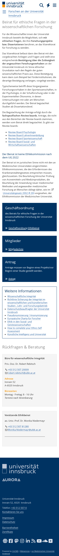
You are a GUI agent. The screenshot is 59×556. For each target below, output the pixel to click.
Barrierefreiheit (10, 527)
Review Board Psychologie (22, 132)
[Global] (47, 4)
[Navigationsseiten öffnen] (4, 12)
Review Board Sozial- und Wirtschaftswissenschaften (22, 143)
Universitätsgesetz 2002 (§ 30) (18, 193)
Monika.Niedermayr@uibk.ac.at (24, 429)
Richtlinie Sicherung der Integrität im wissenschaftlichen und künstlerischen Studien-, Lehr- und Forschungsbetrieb (27, 302)
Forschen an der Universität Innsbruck (26, 13)
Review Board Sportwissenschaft (25, 138)
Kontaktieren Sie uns (13, 511)
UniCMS (15, 551)
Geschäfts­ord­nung (19, 208)
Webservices (25, 551)
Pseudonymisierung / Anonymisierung (27, 315)
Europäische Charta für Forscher (24, 318)
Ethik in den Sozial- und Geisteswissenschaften (19, 323)
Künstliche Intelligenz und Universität (26, 334)
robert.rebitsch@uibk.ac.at (21, 372)
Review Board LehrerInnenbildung (26, 135)
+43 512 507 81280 (18, 426)
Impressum (8, 517)
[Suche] (41, 5)
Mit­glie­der (13, 240)
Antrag (10, 262)
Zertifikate (7, 531)
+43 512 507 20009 (18, 369)
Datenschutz (8, 521)
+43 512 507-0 (19, 507)
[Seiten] (54, 5)
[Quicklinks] (48, 5)
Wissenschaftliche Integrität (21, 296)
